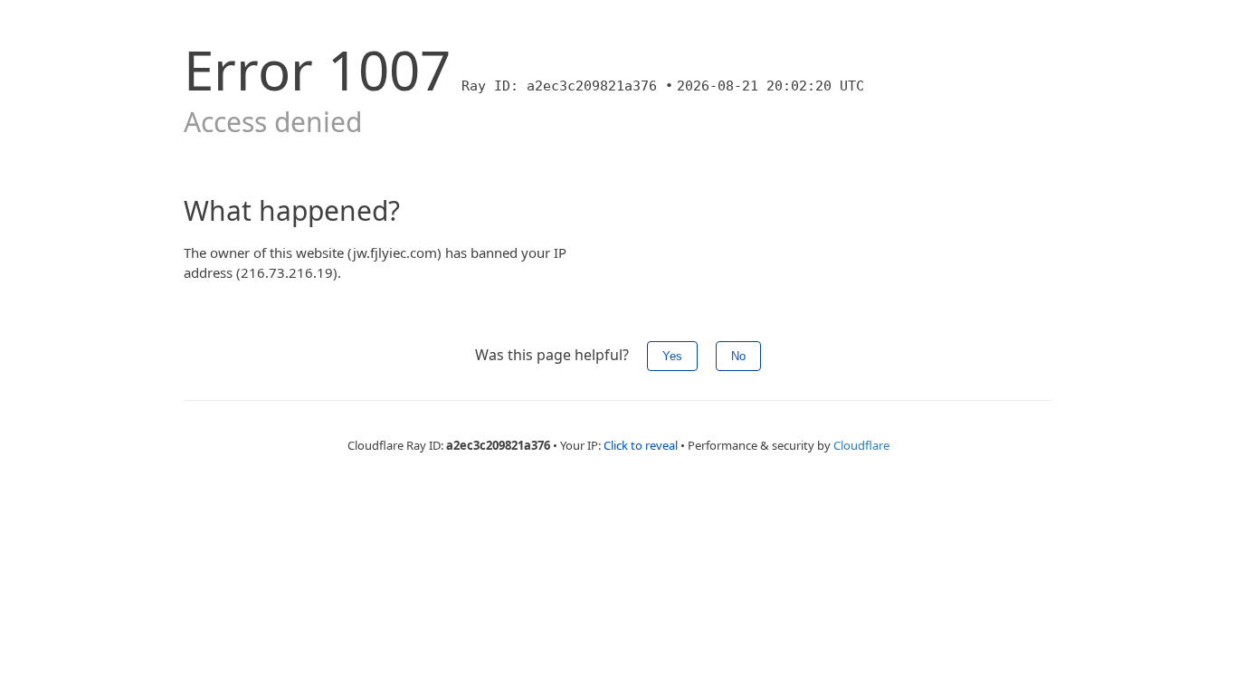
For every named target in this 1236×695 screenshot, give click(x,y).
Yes (672, 356)
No (738, 356)
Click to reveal (641, 445)
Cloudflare (861, 445)
